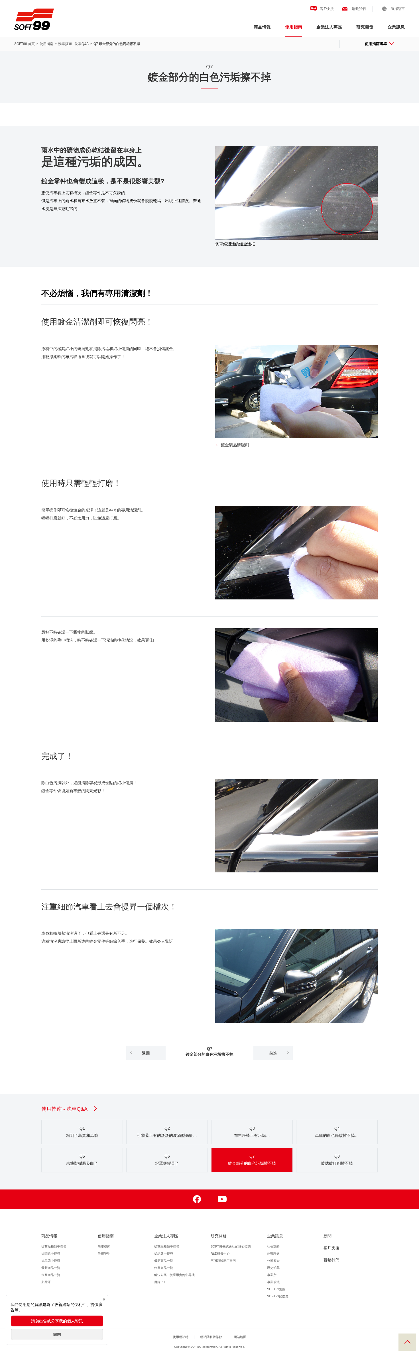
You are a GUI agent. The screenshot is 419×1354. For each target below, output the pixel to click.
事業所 (271, 1275)
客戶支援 (327, 9)
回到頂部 (407, 1342)
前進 (273, 1053)
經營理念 (273, 1253)
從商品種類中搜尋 (53, 1246)
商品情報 (262, 26)
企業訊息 (396, 26)
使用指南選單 (376, 44)
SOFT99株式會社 (34, 19)
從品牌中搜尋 (50, 1260)
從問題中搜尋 (50, 1253)
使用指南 (293, 26)
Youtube (222, 1199)
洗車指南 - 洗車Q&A (73, 44)
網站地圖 (240, 1337)
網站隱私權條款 (211, 1337)
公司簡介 (273, 1260)
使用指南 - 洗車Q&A (64, 1109)
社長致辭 (273, 1246)
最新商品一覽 (50, 1267)
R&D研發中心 (220, 1253)
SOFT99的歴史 (277, 1296)
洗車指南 (104, 1246)
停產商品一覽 (50, 1275)
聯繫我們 (359, 9)
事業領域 (273, 1282)
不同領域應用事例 (223, 1260)
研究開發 (364, 26)
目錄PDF (160, 1282)
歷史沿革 (273, 1267)
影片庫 (46, 1282)
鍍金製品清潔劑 (235, 445)
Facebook (197, 1199)
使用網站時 (180, 1337)
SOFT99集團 (276, 1289)
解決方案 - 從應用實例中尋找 (174, 1275)
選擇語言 (398, 9)
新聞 (327, 1236)
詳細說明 (104, 1253)
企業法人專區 (329, 26)
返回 (146, 1053)
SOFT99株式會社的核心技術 (231, 1246)
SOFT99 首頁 (24, 44)
